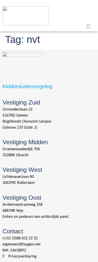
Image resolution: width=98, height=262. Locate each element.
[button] (88, 9)
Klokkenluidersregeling (27, 86)
